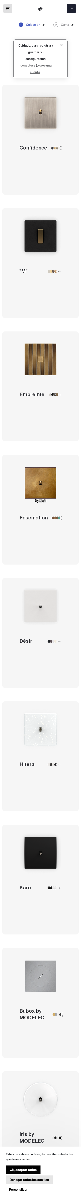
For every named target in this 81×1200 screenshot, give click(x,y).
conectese (28, 65)
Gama (62, 25)
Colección (30, 25)
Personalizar (18, 1189)
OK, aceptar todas (23, 1170)
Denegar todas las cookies (29, 1180)
